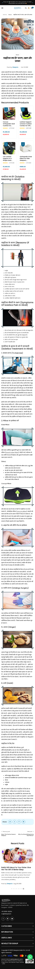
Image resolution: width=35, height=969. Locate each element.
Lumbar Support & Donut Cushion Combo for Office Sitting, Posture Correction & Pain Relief (26, 124)
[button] (2, 2)
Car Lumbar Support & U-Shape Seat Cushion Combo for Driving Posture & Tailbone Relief (8, 158)
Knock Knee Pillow (12, 452)
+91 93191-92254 (6, 911)
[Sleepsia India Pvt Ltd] (17, 8)
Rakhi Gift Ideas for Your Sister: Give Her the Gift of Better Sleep (16, 868)
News (10, 14)
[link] (10, 822)
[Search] (26, 8)
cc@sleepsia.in (6, 914)
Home (5, 14)
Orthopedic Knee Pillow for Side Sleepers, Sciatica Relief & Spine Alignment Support (26, 158)
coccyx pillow (21, 511)
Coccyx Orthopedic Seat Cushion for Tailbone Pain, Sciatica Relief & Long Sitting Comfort (9, 124)
